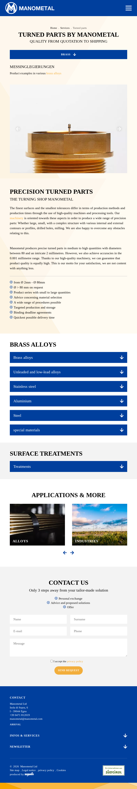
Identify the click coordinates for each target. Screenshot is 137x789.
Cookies (61, 770)
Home (53, 27)
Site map (14, 770)
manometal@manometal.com (26, 718)
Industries (86, 541)
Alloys (20, 541)
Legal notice (29, 770)
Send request (68, 670)
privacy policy (46, 770)
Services (65, 27)
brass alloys (53, 73)
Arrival (15, 724)
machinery (16, 218)
